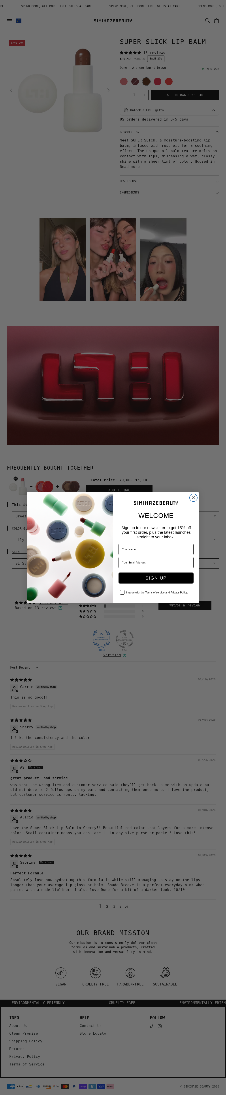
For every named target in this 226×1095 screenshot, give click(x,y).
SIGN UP (156, 578)
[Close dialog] (193, 498)
